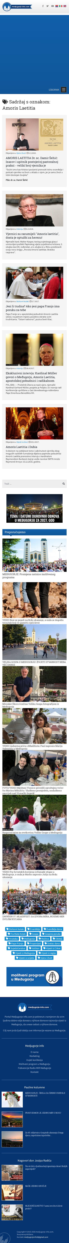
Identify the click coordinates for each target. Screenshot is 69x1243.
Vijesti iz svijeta (26, 957)
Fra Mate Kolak (18, 933)
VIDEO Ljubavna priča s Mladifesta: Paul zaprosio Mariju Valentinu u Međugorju (32, 747)
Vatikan (35, 948)
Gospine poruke (52, 933)
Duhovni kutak (23, 301)
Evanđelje (35, 929)
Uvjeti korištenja (34, 1059)
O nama (35, 1051)
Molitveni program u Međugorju (34, 1063)
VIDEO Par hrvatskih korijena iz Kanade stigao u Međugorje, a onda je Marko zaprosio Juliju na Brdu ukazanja (29, 874)
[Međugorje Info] (17, 6)
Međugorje (29, 938)
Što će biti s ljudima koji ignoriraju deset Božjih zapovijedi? (46, 1167)
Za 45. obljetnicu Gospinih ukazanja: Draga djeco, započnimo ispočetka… (44, 1134)
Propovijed (35, 943)
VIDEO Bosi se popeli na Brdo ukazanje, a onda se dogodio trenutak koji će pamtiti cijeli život (33, 621)
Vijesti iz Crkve (53, 948)
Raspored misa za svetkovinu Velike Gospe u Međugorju (32, 832)
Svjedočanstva (18, 948)
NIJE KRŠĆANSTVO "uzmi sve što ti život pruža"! (43, 1207)
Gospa (35, 933)
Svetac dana (53, 943)
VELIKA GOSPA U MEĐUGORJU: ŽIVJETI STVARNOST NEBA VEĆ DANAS (34, 663)
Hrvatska (13, 938)
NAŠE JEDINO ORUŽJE (35, 1186)
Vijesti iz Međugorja (25, 953)
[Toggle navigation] (64, 90)
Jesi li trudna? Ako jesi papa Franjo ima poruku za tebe (33, 308)
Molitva (45, 938)
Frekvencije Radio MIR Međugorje (34, 1067)
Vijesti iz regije (48, 953)
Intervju (20, 229)
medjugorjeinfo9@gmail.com (36, 1237)
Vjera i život (21, 153)
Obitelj (59, 938)
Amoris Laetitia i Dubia (21, 447)
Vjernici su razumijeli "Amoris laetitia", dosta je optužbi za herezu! (32, 235)
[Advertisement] (34, 49)
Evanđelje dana (54, 929)
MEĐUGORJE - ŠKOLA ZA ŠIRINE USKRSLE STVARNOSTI (45, 1094)
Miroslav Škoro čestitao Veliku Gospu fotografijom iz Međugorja (30, 705)
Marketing (35, 1055)
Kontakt (34, 1071)
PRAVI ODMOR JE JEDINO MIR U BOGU (43, 1112)
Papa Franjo (17, 943)
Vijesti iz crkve (22, 442)
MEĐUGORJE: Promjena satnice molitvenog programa (28, 575)
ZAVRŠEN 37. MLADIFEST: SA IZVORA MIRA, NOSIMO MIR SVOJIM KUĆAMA (33, 918)
